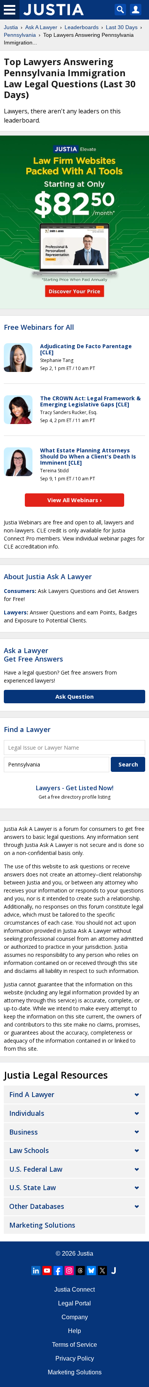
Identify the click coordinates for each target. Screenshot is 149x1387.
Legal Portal (74, 1303)
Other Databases (36, 1206)
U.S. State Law (32, 1187)
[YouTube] (47, 1270)
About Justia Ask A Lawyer (48, 576)
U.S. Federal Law (35, 1169)
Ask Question (74, 696)
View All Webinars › (74, 500)
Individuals (26, 1113)
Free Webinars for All (39, 327)
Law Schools (29, 1150)
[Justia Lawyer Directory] (113, 1270)
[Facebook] (58, 1270)
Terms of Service (74, 1344)
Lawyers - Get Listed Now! (74, 788)
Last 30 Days (122, 27)
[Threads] (80, 1270)
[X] (102, 1270)
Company (75, 1317)
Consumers (19, 590)
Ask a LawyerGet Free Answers (33, 654)
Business (23, 1131)
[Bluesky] (91, 1270)
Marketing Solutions (42, 1225)
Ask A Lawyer (41, 27)
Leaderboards (82, 27)
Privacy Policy (74, 1358)
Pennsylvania (20, 35)
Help (74, 1331)
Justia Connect (74, 1289)
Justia (11, 27)
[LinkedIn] (35, 1270)
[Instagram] (69, 1270)
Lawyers (15, 612)
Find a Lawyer (27, 729)
